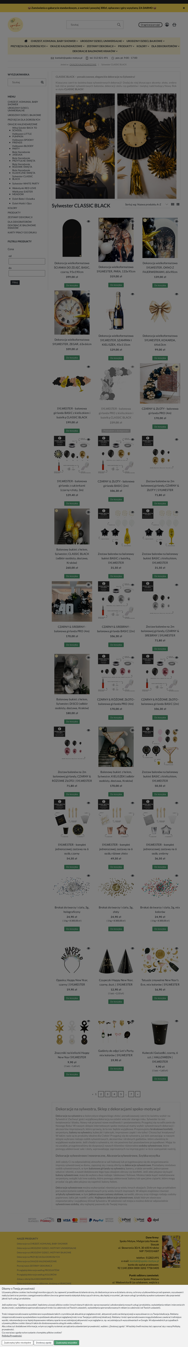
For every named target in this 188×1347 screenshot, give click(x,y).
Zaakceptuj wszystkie (66, 1342)
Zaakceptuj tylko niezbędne (17, 1342)
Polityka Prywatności (12, 1335)
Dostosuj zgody (43, 1342)
